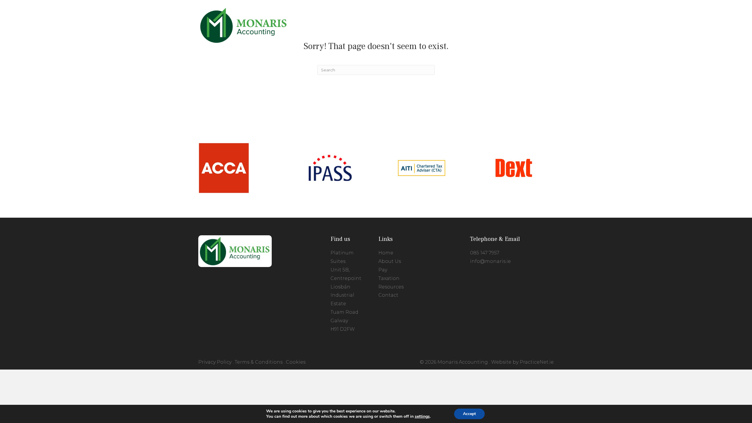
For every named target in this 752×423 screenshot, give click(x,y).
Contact (388, 295)
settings (422, 416)
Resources (391, 287)
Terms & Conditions (259, 362)
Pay (382, 270)
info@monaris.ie (490, 261)
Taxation (389, 278)
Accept (469, 414)
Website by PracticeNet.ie (522, 362)
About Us (389, 261)
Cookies (296, 362)
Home (385, 253)
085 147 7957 (484, 253)
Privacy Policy (214, 362)
